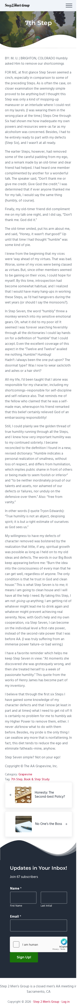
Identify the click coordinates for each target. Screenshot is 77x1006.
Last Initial (46, 906)
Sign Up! (24, 957)
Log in (66, 1001)
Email (15, 916)
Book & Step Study (36, 779)
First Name (16, 906)
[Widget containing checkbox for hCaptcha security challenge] (38, 944)
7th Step (17, 779)
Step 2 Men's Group (46, 1001)
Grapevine (25, 774)
